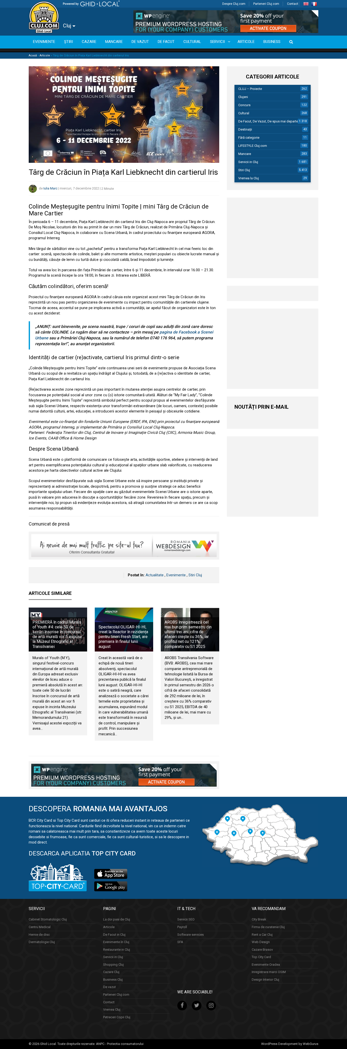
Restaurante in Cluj (116, 949)
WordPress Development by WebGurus (289, 1044)
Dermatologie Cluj (42, 942)
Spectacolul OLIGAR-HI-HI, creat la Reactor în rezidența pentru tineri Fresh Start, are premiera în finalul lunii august (123, 637)
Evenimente (176, 575)
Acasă (33, 55)
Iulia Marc (50, 188)
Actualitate (155, 575)
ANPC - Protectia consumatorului (120, 1044)
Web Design (261, 942)
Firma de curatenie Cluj (268, 927)
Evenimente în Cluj (116, 942)
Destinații (245, 129)
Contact (292, 4)
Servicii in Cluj (248, 162)
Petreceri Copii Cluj (116, 1017)
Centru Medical (40, 927)
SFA (180, 942)
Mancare (244, 154)
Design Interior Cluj (265, 979)
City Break (259, 919)
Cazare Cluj (111, 972)
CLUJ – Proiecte (250, 89)
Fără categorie (248, 137)
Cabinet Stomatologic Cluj (48, 919)
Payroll (182, 927)
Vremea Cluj (111, 1009)
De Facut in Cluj (114, 934)
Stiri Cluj (195, 575)
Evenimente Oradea (266, 964)
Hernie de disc (39, 934)
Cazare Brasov (262, 949)
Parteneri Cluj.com (266, 4)
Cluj (67, 26)
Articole (45, 55)
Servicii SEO (186, 919)
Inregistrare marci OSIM (269, 972)
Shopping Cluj (113, 964)
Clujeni (243, 97)
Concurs (244, 105)
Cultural (243, 113)
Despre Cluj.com (233, 4)
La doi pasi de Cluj (116, 919)
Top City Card (261, 957)
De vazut (109, 987)
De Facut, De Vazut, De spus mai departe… (269, 121)
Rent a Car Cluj (262, 934)
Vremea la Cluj (248, 178)
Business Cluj (113, 979)
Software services (190, 934)
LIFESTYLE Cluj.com (252, 146)
